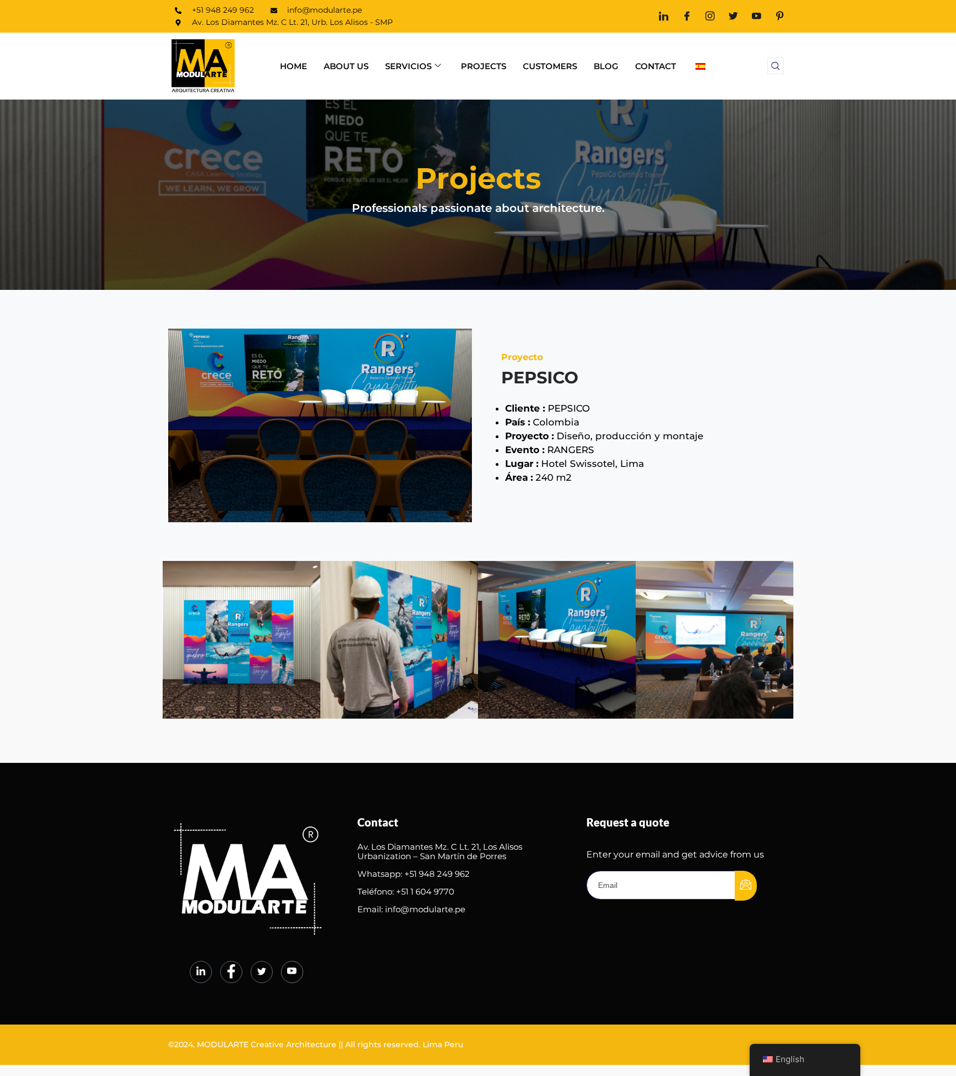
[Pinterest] (779, 16)
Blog (606, 66)
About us (346, 66)
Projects (483, 66)
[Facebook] (687, 16)
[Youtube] (756, 16)
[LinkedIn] (663, 16)
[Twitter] (733, 16)
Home (293, 66)
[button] (775, 66)
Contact (655, 66)
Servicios (408, 66)
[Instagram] (710, 16)
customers (550, 66)
